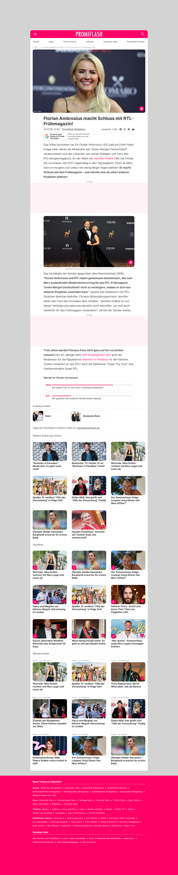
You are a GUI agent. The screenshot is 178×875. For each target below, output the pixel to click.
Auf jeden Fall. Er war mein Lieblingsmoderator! (77, 387)
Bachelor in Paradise (95, 359)
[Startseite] (89, 34)
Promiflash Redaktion (74, 129)
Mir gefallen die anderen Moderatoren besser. (77, 398)
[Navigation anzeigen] (35, 34)
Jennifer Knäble (104, 158)
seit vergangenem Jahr (96, 354)
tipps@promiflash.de (88, 428)
